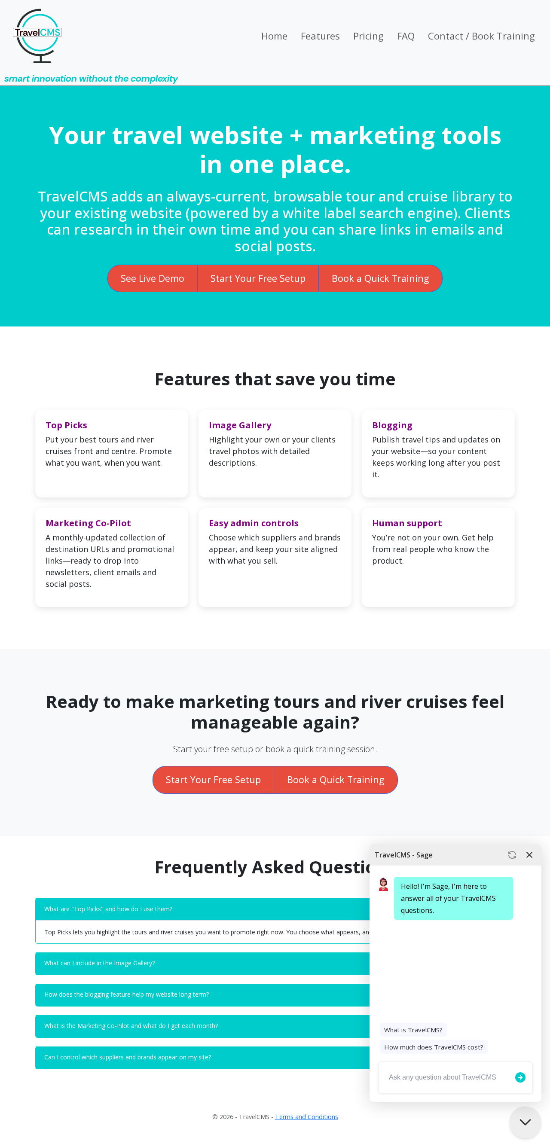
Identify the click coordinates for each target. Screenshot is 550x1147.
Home (274, 35)
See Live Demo (152, 278)
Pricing (368, 35)
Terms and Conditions (306, 1117)
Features (320, 35)
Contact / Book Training (481, 35)
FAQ (406, 35)
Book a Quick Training (380, 278)
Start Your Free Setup (258, 278)
